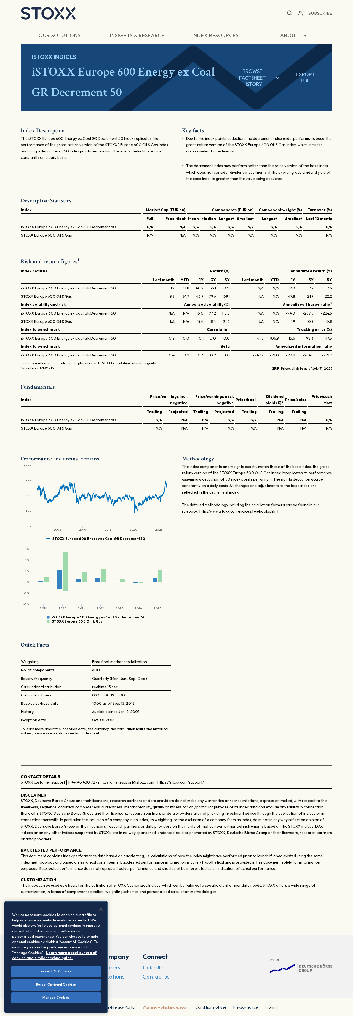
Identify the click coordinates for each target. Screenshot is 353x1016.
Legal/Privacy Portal (117, 1007)
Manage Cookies (56, 997)
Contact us (156, 976)
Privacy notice (245, 1007)
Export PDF (305, 77)
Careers (110, 967)
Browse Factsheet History (252, 78)
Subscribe (320, 13)
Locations (112, 976)
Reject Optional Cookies (56, 984)
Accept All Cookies (56, 971)
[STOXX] (48, 13)
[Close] (101, 909)
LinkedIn (153, 967)
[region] (56, 957)
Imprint (271, 1007)
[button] (289, 13)
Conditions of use (210, 1007)
